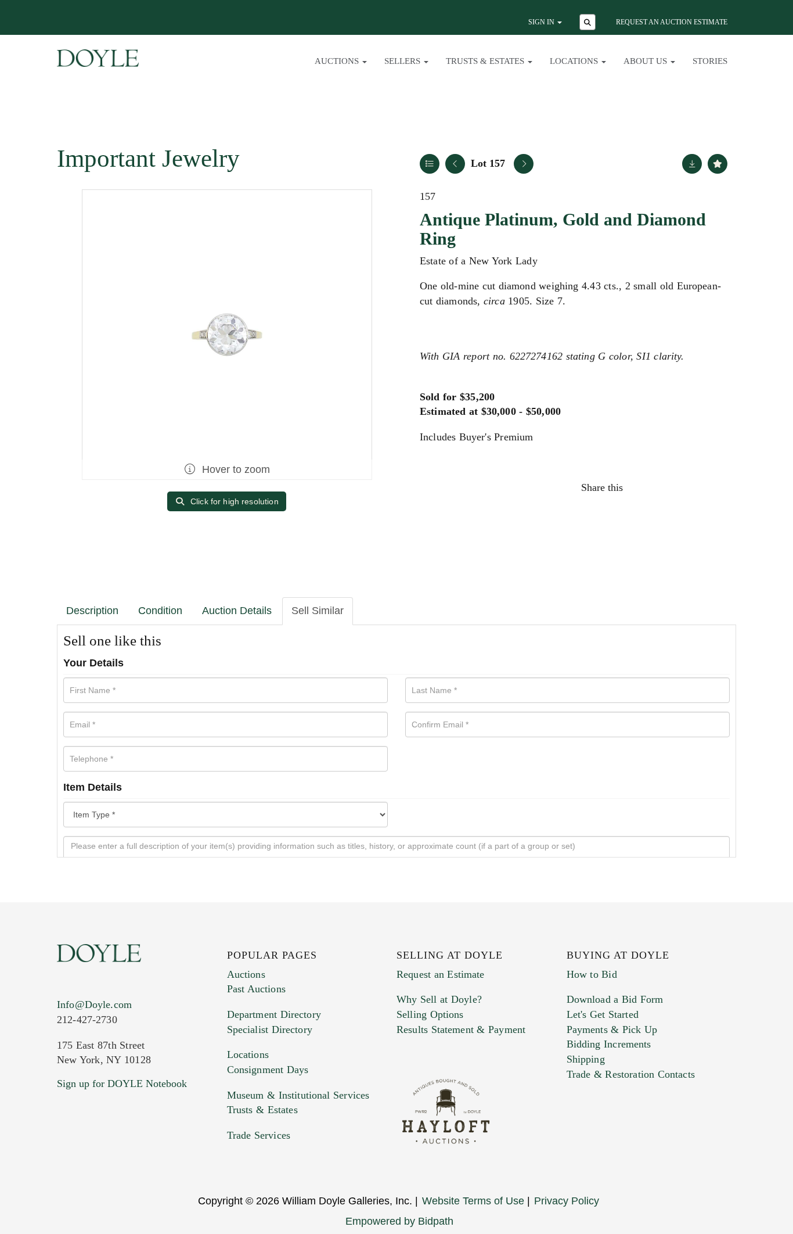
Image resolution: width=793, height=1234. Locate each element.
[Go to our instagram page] (717, 487)
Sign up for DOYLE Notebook (122, 1083)
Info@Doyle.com (94, 1004)
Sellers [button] (403, 61)
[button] (589, 23)
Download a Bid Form (615, 999)
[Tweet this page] (668, 487)
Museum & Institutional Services (298, 1095)
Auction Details (237, 610)
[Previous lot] (455, 164)
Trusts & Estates (262, 1109)
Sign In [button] (542, 22)
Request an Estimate (440, 974)
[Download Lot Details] (692, 164)
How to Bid (592, 974)
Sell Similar (317, 610)
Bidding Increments (609, 1044)
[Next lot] (524, 164)
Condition (160, 610)
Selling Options (430, 1014)
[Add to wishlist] (717, 164)
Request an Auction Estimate (671, 22)
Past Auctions (256, 989)
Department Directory (274, 1014)
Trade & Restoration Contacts (631, 1074)
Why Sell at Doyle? (439, 999)
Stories (710, 61)
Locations (248, 1054)
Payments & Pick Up (612, 1029)
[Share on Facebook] (643, 487)
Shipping (586, 1059)
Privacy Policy (566, 1201)
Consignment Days (268, 1069)
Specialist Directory (269, 1029)
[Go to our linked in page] (117, 1154)
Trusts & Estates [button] (486, 61)
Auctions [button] (338, 61)
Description (92, 610)
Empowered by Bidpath (399, 1221)
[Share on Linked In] (692, 487)
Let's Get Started (603, 1014)
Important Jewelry (148, 158)
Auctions (246, 974)
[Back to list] (429, 164)
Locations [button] (575, 61)
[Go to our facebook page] (68, 1154)
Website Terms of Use (473, 1201)
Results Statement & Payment (460, 1029)
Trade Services (259, 1135)
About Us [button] (646, 61)
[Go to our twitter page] (93, 1154)
